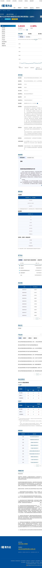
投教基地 (26, 0)
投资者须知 (13, 560)
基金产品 (4, 10)
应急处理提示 (38, 560)
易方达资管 (8, 0)
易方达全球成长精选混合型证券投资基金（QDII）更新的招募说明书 (29, 364)
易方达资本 (20, 0)
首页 (0, 10)
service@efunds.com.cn (26, 549)
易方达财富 (2, 0)
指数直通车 (32, 0)
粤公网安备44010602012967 (32, 565)
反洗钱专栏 (33, 560)
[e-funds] (6, 6)
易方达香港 (14, 0)
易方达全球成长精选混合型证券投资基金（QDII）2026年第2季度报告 (30, 348)
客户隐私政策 (23, 560)
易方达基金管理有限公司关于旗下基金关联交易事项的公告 (28, 351)
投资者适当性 (18, 560)
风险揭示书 (28, 560)
